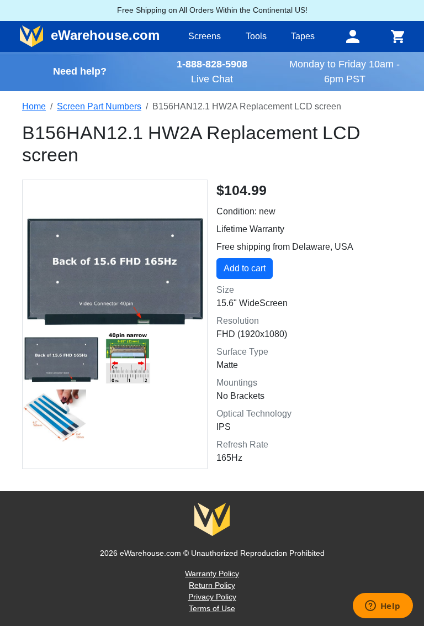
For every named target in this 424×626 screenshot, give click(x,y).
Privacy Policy (212, 596)
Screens (204, 36)
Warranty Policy (212, 573)
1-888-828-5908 (212, 64)
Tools (256, 36)
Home (34, 106)
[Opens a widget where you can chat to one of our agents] (382, 606)
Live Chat (212, 79)
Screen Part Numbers (99, 106)
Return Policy (212, 585)
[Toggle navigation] (353, 36)
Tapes (303, 36)
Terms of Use (212, 608)
